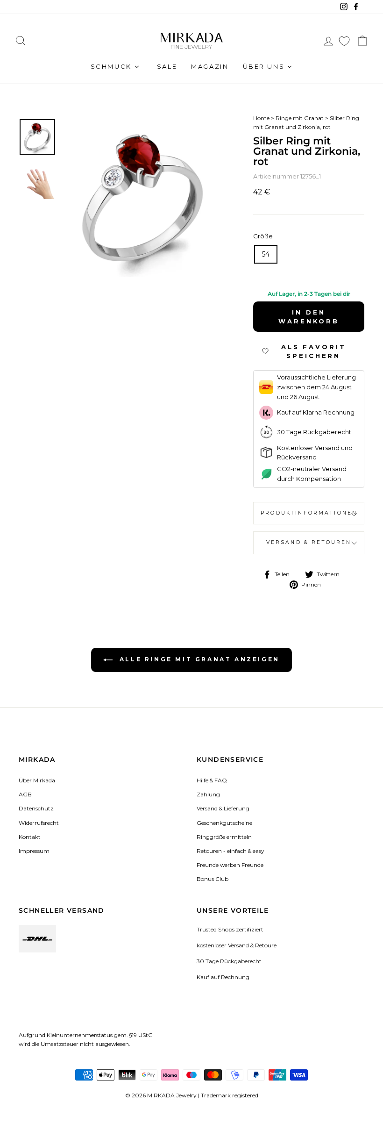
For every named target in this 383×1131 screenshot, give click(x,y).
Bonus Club (212, 878)
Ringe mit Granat (300, 118)
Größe (263, 236)
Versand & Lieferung (223, 808)
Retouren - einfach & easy (230, 850)
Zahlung (208, 794)
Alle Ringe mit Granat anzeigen (198, 659)
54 (266, 254)
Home (261, 118)
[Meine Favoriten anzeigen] (344, 41)
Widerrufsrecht (39, 822)
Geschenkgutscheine (224, 822)
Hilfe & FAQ (212, 780)
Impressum (34, 850)
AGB (25, 794)
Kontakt (30, 836)
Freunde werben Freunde (230, 864)
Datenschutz (36, 808)
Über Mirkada (37, 780)
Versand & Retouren (309, 542)
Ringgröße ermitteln (224, 836)
